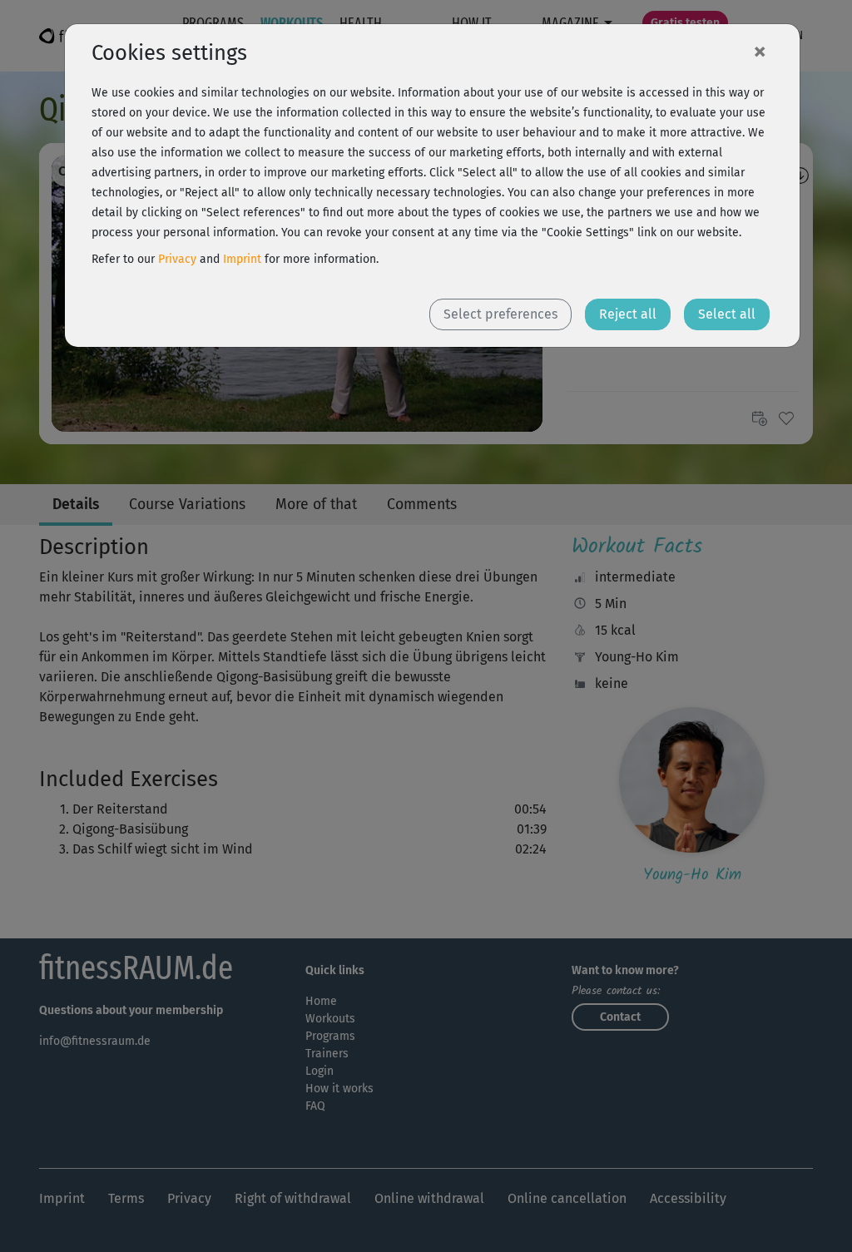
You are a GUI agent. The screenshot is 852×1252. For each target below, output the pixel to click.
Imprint (242, 259)
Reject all (627, 314)
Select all (726, 314)
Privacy (177, 259)
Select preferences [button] (500, 314)
